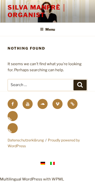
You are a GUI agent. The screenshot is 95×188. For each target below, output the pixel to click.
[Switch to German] (13, 116)
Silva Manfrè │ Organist (37, 11)
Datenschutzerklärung (26, 140)
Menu (50, 29)
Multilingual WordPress (21, 179)
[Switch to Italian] (13, 128)
